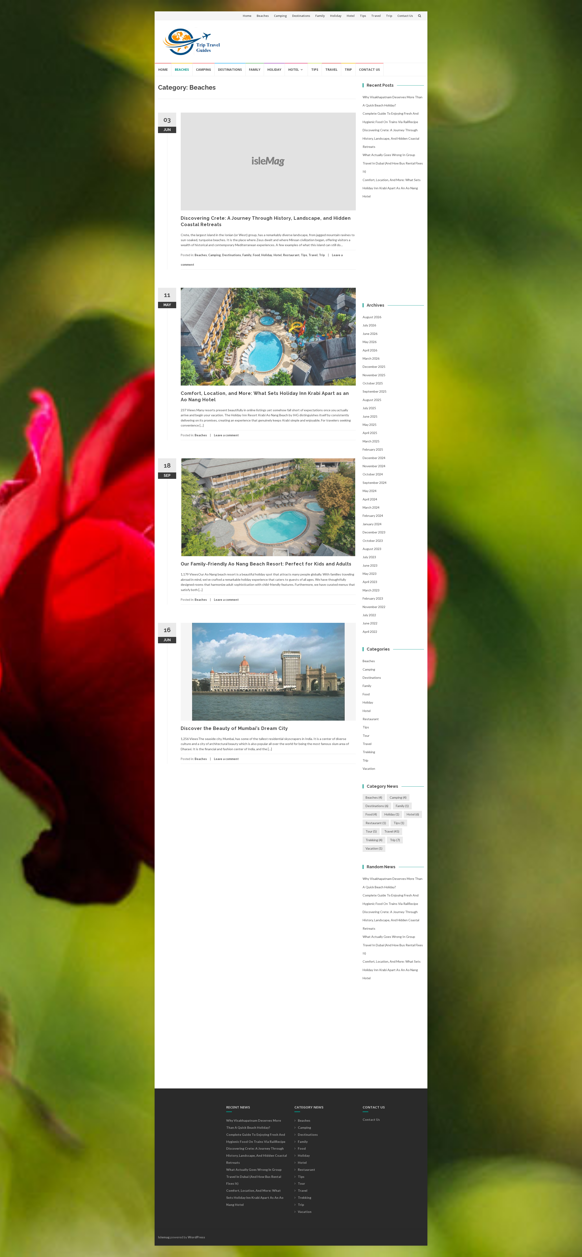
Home (247, 16)
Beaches (263, 16)
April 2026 (370, 350)
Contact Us (405, 16)
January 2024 (372, 524)
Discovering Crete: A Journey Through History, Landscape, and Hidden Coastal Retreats (391, 138)
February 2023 (373, 598)
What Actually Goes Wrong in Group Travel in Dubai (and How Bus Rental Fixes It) (393, 163)
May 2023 (369, 573)
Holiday (335, 16)
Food (256, 255)
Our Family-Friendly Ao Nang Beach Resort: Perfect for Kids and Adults (266, 564)
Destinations (301, 16)
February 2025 (373, 449)
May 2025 (369, 425)
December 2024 (374, 458)
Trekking (369, 752)
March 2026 (371, 358)
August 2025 (372, 400)
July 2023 (369, 557)
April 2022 (370, 632)
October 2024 (373, 474)
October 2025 (373, 383)
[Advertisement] (338, 39)
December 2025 (374, 367)
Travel (376, 16)
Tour (366, 735)
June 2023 (370, 565)
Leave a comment (226, 435)
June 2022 (370, 623)
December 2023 (374, 532)
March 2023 (371, 590)
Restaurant (291, 255)
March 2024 (371, 507)
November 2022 (374, 607)
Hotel (351, 16)
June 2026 (370, 334)
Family (320, 16)
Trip (389, 16)
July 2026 (369, 325)
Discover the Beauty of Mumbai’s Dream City (234, 728)
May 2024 (369, 491)
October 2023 (373, 541)
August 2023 (372, 549)
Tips (363, 16)
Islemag (164, 1237)
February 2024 (373, 515)
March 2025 (371, 441)
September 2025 (374, 391)
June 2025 (370, 416)
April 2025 (370, 433)
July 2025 (369, 408)
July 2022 (369, 615)
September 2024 (374, 483)
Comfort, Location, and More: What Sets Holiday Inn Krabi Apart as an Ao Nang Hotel (392, 188)
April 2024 (370, 499)
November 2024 (374, 466)
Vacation (369, 768)
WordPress (196, 1237)
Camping (280, 16)
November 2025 (374, 375)
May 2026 (369, 342)
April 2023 (370, 582)
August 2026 (372, 317)
